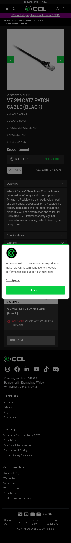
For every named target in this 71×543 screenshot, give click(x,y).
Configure (13, 280)
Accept (36, 290)
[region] (35, 271)
